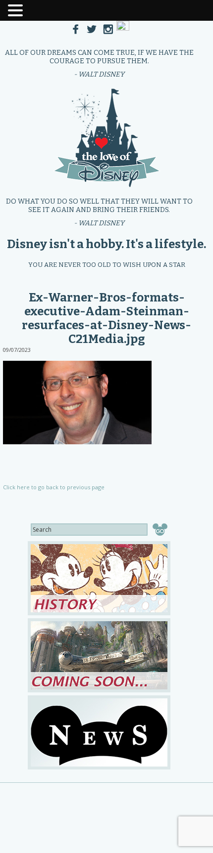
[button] (17, 9)
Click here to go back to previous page (54, 487)
